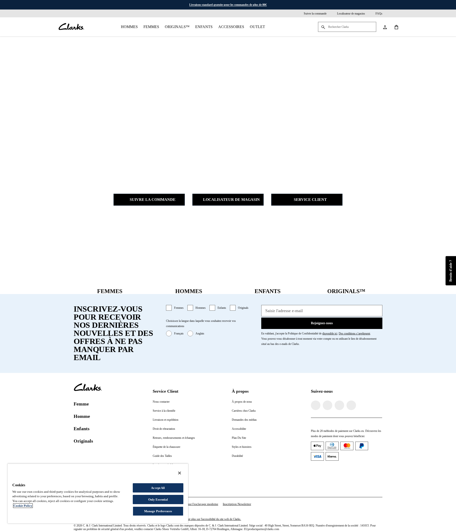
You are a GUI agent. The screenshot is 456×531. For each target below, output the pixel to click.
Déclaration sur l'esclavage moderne (195, 504)
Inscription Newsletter (237, 504)
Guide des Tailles (162, 456)
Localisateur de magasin (231, 200)
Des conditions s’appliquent (354, 333)
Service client (310, 200)
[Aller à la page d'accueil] (71, 27)
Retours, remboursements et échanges (174, 437)
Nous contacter (161, 401)
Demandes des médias (244, 419)
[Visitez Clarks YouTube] (351, 405)
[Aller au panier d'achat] (396, 27)
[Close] (179, 473)
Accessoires (231, 27)
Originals (243, 307)
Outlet (257, 27)
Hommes (129, 27)
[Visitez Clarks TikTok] (339, 405)
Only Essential (158, 499)
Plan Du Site (239, 437)
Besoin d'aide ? (450, 271)
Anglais (199, 333)
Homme (82, 416)
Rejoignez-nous (322, 323)
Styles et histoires (242, 447)
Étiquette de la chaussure (166, 447)
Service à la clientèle (164, 410)
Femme (81, 403)
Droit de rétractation (164, 428)
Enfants (204, 27)
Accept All (158, 488)
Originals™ (177, 27)
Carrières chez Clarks (244, 410)
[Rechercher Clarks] (347, 27)
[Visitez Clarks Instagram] (327, 405)
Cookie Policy (23, 505)
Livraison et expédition (165, 419)
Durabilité (237, 456)
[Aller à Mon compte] (385, 27)
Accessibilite (239, 428)
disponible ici (329, 333)
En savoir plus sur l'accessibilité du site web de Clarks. (210, 519)
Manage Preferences (158, 511)
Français (179, 333)
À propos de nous (242, 401)
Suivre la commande (153, 200)
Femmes (151, 27)
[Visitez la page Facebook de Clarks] (315, 405)
